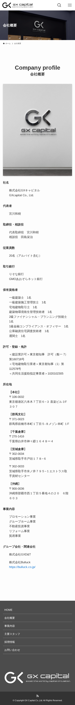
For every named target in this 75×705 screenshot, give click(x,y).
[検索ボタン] (59, 5)
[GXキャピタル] (18, 5)
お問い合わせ (12, 649)
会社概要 (9, 617)
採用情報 (9, 641)
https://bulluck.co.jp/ (22, 567)
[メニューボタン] (70, 5)
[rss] (37, 696)
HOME (8, 609)
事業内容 (9, 625)
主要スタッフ (12, 633)
